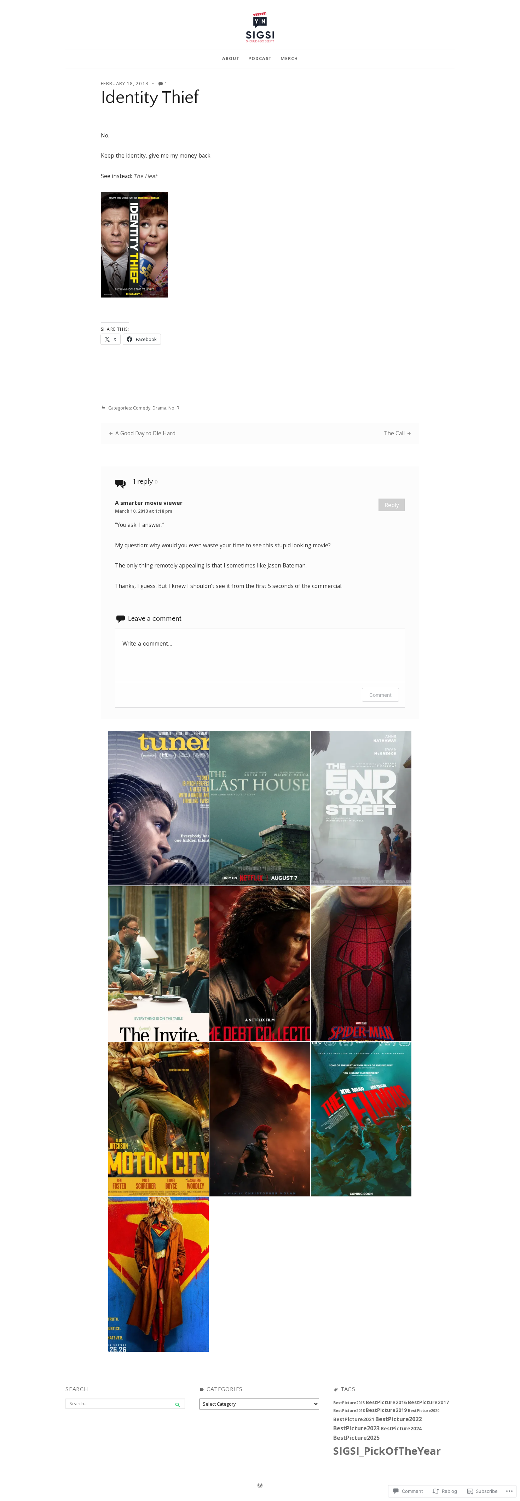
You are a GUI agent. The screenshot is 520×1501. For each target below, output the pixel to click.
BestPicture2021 (353, 1419)
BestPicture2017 (428, 1402)
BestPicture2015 (349, 1402)
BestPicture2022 (398, 1419)
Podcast (260, 58)
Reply (392, 505)
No (171, 408)
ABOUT (231, 58)
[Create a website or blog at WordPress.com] (260, 1486)
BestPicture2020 (423, 1410)
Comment (380, 695)
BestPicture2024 (401, 1428)
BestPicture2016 (386, 1402)
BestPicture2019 (386, 1410)
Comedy (141, 408)
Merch (289, 58)
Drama (159, 408)
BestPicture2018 (349, 1410)
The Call (394, 433)
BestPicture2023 (356, 1428)
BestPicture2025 (356, 1438)
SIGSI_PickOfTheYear (387, 1451)
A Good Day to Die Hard (145, 433)
